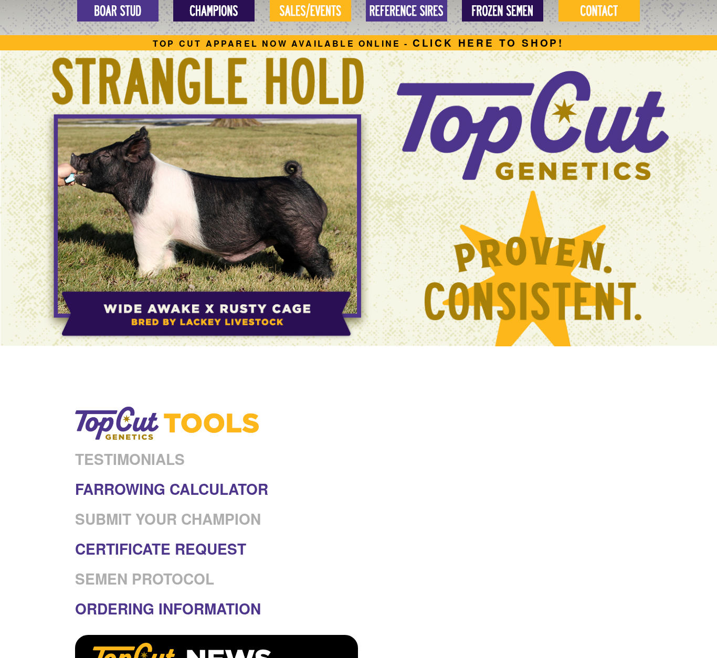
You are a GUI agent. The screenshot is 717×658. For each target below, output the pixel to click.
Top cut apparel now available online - (358, 43)
